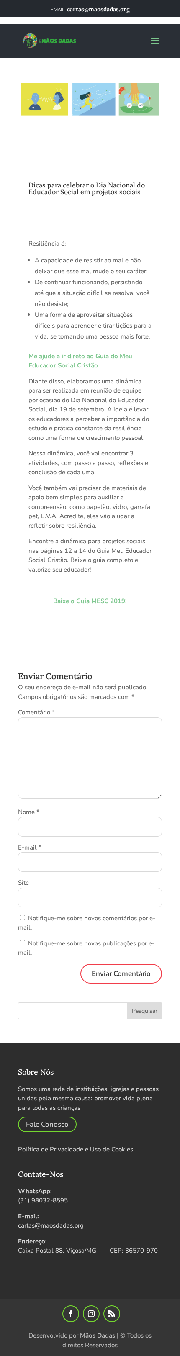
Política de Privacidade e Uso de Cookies (75, 1149)
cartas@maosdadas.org (51, 1225)
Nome (28, 812)
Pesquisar (144, 1011)
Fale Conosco (47, 1124)
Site (23, 882)
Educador (44, 174)
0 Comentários (107, 174)
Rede (71, 174)
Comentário (36, 712)
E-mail (29, 847)
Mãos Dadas (97, 1335)
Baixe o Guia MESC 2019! (90, 601)
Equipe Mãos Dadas (73, 165)
